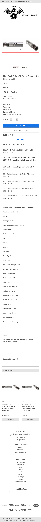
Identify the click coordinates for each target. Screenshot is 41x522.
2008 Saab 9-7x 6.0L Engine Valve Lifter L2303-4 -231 (28, 408)
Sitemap (28, 518)
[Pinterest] (13, 135)
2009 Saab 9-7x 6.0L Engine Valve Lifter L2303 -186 (8, 408)
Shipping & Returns (20, 452)
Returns (20, 479)
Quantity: (6, 119)
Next (37, 45)
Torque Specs (20, 472)
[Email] (6, 135)
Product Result (20, 462)
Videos (21, 469)
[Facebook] (4, 135)
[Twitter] (10, 135)
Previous (3, 45)
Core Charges (20, 477)
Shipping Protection (20, 481)
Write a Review (10, 92)
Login (17, 449)
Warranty (20, 474)
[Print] (8, 135)
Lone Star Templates (29, 520)
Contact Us (20, 465)
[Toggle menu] (3, 3)
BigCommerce (13, 520)
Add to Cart (11, 419)
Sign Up (29, 1)
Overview (20, 140)
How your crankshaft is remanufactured (20, 492)
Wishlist (20, 447)
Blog (20, 467)
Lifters (4, 402)
